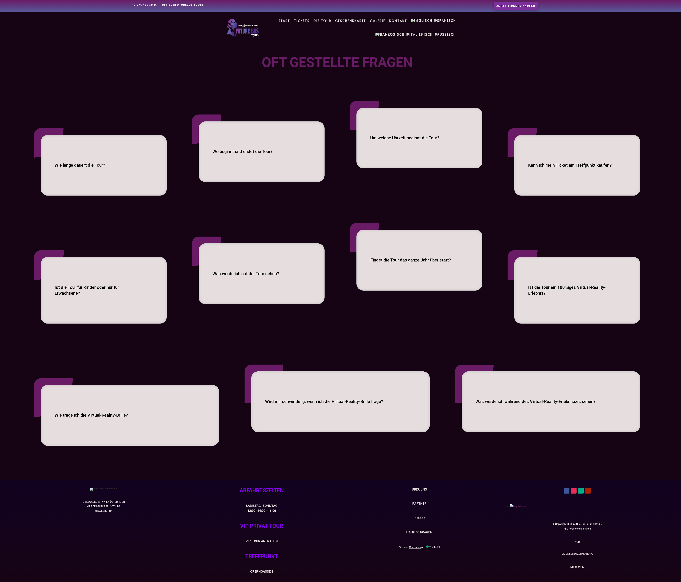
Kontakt (398, 20)
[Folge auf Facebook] (566, 491)
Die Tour (322, 20)
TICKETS (302, 20)
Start (284, 20)
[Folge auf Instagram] (574, 491)
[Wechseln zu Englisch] (421, 21)
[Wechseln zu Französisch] (390, 34)
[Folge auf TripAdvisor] (581, 491)
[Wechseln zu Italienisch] (419, 34)
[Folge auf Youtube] (588, 491)
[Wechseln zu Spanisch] (445, 21)
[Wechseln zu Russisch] (445, 34)
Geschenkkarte (350, 20)
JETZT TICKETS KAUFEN (515, 5)
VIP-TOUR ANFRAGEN (262, 541)
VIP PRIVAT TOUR (261, 526)
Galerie (377, 20)
